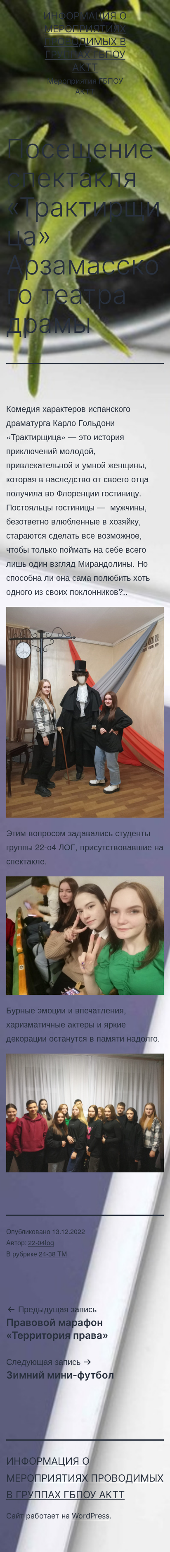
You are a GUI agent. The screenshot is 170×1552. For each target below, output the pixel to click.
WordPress (90, 1515)
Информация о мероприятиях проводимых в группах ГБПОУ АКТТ (85, 42)
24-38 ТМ (53, 1253)
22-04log (41, 1242)
